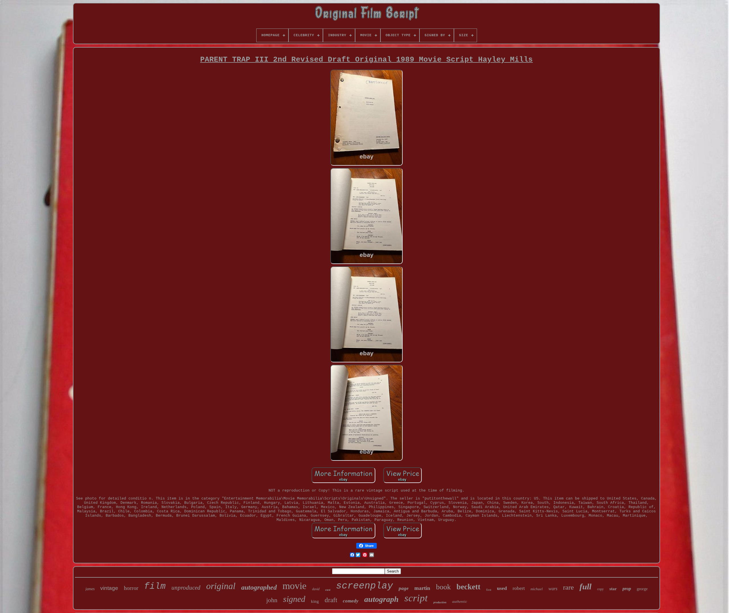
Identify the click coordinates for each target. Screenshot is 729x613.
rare (568, 587)
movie (294, 585)
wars (552, 588)
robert (519, 588)
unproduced (185, 587)
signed (294, 599)
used (502, 588)
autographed (259, 587)
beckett (468, 586)
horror (131, 588)
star (613, 588)
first (488, 589)
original (221, 586)
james (90, 589)
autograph (381, 599)
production (440, 602)
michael (537, 589)
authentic (459, 601)
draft (331, 600)
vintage (109, 588)
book (443, 587)
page (404, 588)
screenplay (364, 586)
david (316, 589)
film (155, 586)
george (642, 589)
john (271, 600)
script (416, 598)
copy (600, 589)
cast (327, 589)
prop (626, 588)
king (315, 601)
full (585, 586)
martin (422, 588)
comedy (351, 601)
